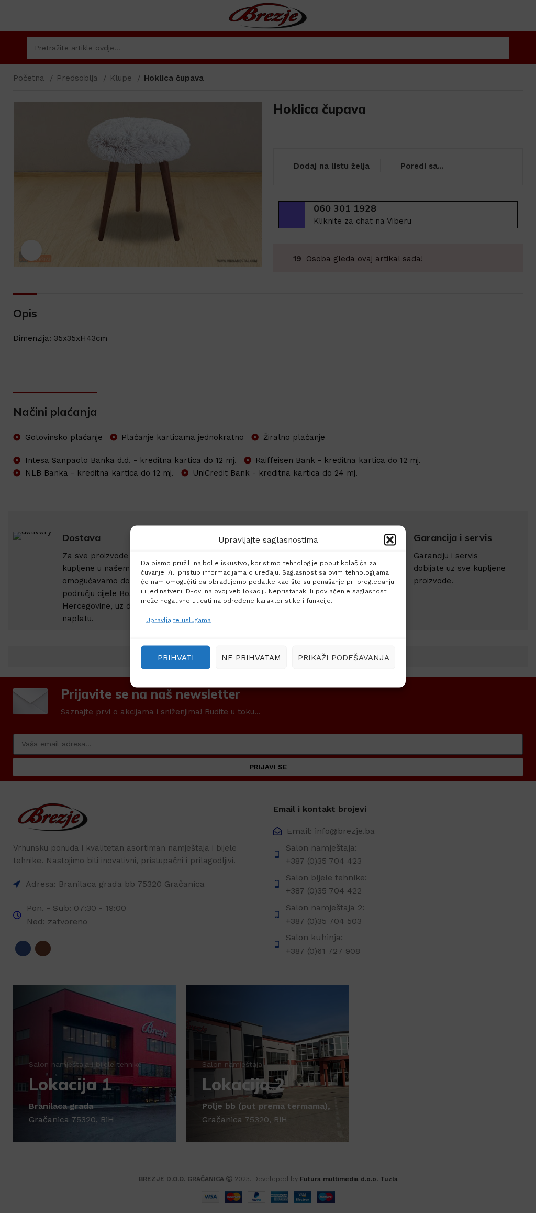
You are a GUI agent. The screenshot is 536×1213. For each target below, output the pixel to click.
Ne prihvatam (251, 657)
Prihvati (176, 657)
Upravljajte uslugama (178, 620)
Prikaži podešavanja (343, 657)
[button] (390, 540)
